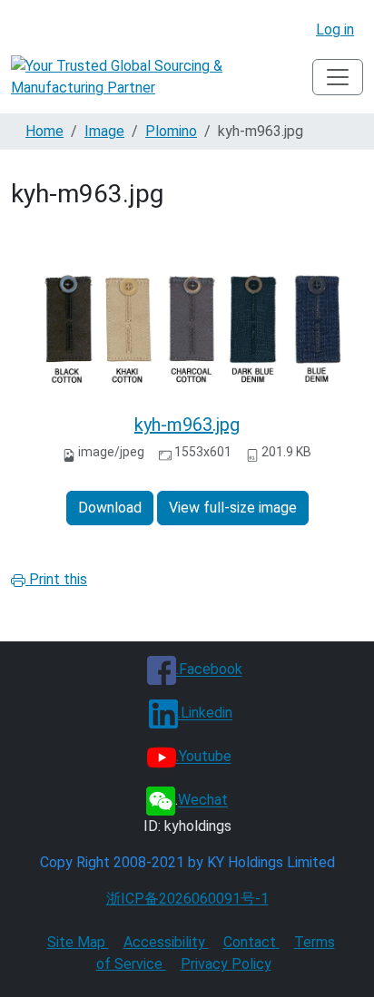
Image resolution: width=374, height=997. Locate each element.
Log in (335, 29)
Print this (56, 579)
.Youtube (203, 757)
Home (44, 131)
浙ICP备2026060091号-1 (187, 898)
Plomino (171, 131)
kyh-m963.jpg (187, 424)
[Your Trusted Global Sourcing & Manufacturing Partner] (161, 77)
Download (110, 507)
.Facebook (209, 670)
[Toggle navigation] (337, 77)
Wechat (203, 800)
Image (104, 131)
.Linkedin (205, 713)
